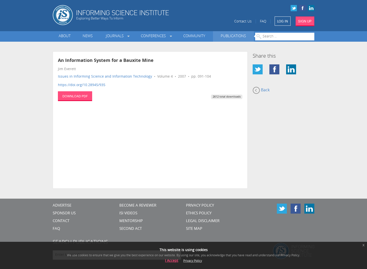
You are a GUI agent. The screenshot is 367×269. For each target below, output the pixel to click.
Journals (116, 36)
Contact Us (243, 21)
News (88, 36)
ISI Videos (128, 213)
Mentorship (131, 221)
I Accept (171, 261)
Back (265, 90)
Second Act (130, 229)
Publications (233, 36)
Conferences (154, 36)
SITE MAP (194, 229)
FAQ (263, 21)
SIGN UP (305, 21)
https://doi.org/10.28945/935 (81, 85)
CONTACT (61, 221)
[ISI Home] (128, 15)
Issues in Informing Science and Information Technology (105, 77)
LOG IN (282, 21)
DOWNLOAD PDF (75, 96)
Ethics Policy (198, 213)
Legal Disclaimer (202, 221)
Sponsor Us (64, 213)
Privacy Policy (200, 206)
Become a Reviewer (137, 206)
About (65, 36)
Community (194, 36)
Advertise (62, 206)
